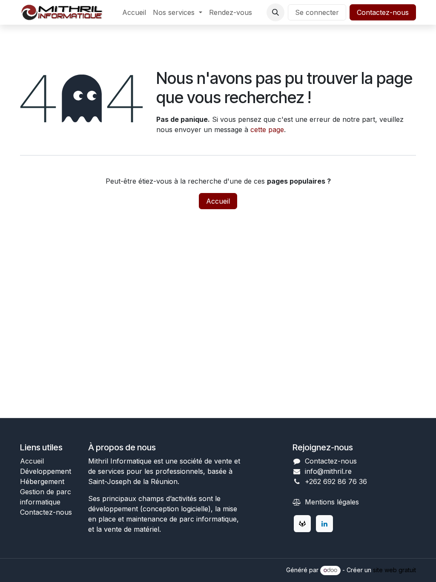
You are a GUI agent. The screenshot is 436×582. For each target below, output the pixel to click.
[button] (275, 12)
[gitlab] (302, 523)
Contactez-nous (383, 12)
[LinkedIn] (324, 523)
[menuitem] (134, 12)
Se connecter (317, 12)
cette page (267, 129)
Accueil (218, 201)
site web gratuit (394, 569)
